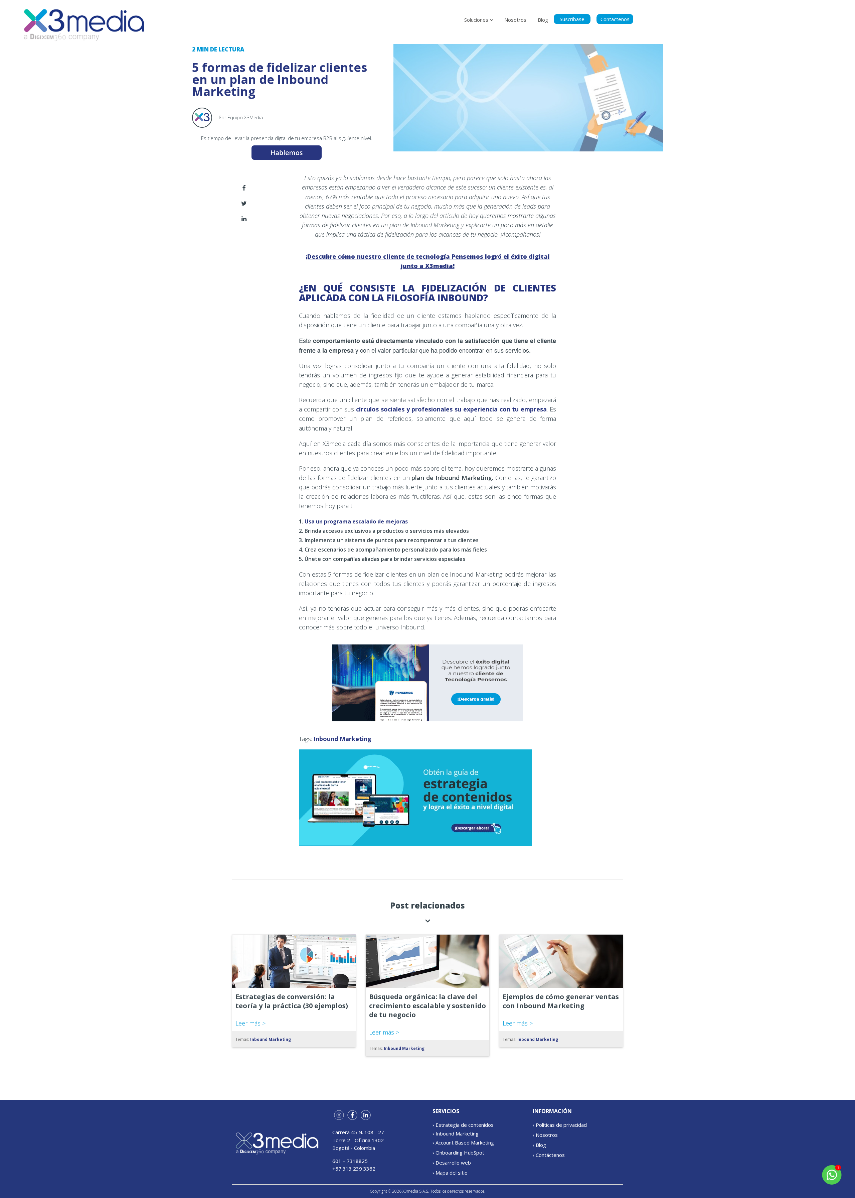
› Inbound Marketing (456, 1133)
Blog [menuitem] (543, 19)
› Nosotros (545, 1134)
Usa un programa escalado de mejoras (356, 521)
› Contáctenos (549, 1155)
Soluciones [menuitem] (476, 19)
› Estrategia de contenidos (463, 1124)
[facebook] (244, 188)
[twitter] (244, 203)
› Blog (539, 1145)
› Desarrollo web (452, 1162)
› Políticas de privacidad (560, 1124)
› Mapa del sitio (450, 1172)
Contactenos (615, 19)
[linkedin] (244, 219)
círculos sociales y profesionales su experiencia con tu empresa (451, 409)
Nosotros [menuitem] (515, 19)
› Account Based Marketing (463, 1142)
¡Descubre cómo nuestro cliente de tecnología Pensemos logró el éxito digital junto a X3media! (428, 261)
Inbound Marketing (342, 739)
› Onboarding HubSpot (458, 1152)
